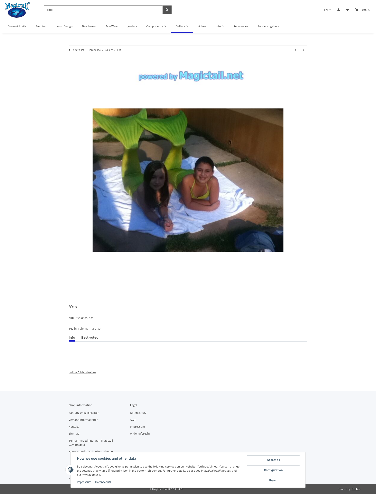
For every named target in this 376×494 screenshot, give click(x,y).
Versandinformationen (83, 420)
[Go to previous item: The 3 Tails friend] (295, 50)
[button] (338, 9)
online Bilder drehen (82, 372)
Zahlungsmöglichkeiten (84, 413)
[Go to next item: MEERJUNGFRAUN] (303, 50)
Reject (273, 480)
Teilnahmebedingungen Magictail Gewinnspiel (91, 443)
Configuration (273, 470)
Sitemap (74, 433)
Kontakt (74, 426)
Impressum (84, 482)
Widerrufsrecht (140, 433)
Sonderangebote (268, 26)
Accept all (273, 459)
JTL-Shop (355, 489)
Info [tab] (72, 337)
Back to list (77, 50)
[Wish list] (347, 9)
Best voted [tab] (90, 337)
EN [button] (326, 10)
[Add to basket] (72, 302)
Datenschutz (103, 482)
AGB (133, 420)
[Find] (167, 9)
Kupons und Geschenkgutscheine (91, 451)
